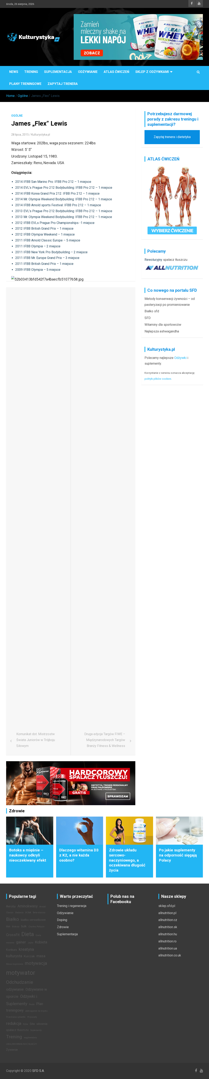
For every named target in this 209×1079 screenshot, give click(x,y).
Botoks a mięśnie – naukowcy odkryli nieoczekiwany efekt (27, 855)
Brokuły (15, 926)
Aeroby (11, 906)
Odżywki (180, 358)
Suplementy (36, 1030)
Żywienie (12, 1050)
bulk (24, 926)
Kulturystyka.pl (40, 134)
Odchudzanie (19, 982)
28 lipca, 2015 (20, 134)
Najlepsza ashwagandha (162, 331)
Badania (19, 912)
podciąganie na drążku (36, 1011)
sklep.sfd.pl (166, 906)
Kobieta (41, 942)
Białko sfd (152, 311)
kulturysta (14, 956)
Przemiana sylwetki (16, 1017)
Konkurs (11, 950)
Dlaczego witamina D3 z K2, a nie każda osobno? (79, 855)
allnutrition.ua (167, 948)
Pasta (31, 1004)
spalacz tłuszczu (175, 260)
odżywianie (15, 989)
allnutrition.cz (167, 920)
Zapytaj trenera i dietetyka (172, 137)
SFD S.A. (38, 1071)
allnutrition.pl (167, 913)
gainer (21, 942)
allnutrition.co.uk (169, 955)
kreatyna (26, 949)
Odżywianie (88, 72)
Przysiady (32, 1017)
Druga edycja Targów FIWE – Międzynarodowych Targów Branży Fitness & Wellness (104, 740)
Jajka (30, 942)
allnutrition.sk (167, 927)
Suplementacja (58, 72)
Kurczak (29, 956)
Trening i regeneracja (71, 906)
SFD (148, 318)
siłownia (42, 1024)
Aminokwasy (28, 906)
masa (41, 956)
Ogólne (17, 115)
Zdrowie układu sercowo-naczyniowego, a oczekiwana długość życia (127, 860)
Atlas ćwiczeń (116, 72)
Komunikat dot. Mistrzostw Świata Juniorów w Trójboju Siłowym (35, 740)
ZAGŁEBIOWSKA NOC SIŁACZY (21, 1044)
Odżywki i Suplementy (21, 1000)
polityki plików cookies (158, 378)
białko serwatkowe (33, 920)
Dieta (27, 934)
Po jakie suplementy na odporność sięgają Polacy (178, 855)
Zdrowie (63, 927)
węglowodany (30, 1037)
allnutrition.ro (167, 941)
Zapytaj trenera (63, 84)
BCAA (28, 912)
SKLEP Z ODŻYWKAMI (152, 72)
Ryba (25, 1024)
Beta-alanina (39, 912)
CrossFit (13, 935)
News (13, 72)
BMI (8, 926)
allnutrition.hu (167, 934)
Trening (31, 72)
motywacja (36, 963)
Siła (32, 1024)
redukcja (13, 1023)
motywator (20, 972)
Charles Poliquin (36, 926)
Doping (62, 920)
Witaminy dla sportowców (163, 325)
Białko (12, 919)
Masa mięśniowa (14, 964)
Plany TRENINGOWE (25, 84)
